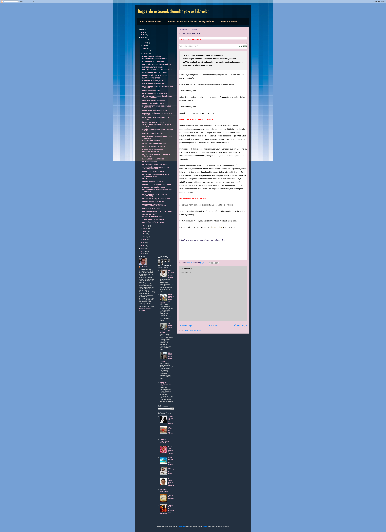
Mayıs (145, 228)
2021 (143, 32)
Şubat (145, 237)
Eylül (144, 48)
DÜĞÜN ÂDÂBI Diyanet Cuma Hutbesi (155, 110)
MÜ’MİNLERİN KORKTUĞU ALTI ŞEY (154, 72)
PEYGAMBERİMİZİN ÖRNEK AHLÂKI (154, 59)
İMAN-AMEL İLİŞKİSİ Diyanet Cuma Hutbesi (157, 70)
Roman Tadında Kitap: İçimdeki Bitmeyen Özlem (191, 21)
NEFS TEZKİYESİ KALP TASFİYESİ (153, 100)
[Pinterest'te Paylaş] (218, 263)
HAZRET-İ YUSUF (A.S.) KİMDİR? (153, 67)
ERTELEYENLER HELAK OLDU (152, 149)
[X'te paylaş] (214, 263)
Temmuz (146, 53)
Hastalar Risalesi (229, 21)
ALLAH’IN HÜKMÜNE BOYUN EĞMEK (154, 93)
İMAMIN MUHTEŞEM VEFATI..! (164, 441)
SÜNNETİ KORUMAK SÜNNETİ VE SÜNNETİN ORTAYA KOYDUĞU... (157, 97)
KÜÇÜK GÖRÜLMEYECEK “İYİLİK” (153, 171)
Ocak (145, 239)
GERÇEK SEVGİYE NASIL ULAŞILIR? (154, 75)
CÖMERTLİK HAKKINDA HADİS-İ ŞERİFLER (156, 64)
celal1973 (144, 267)
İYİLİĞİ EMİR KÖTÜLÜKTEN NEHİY (153, 61)
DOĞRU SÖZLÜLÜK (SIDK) (151, 208)
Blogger (205, 526)
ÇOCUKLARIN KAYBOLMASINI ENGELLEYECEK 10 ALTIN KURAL (154, 205)
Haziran (145, 226)
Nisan (145, 231)
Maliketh (182, 526)
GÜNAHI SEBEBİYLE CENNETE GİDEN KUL (156, 184)
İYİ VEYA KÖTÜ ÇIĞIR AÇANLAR (153, 80)
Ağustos (146, 51)
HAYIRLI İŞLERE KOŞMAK (151, 141)
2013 (143, 254)
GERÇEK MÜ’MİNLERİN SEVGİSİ (153, 201)
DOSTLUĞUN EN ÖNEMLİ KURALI (153, 222)
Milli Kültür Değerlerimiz (164, 490)
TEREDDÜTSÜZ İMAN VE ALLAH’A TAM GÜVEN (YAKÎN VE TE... (155, 168)
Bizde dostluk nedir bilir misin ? (170, 461)
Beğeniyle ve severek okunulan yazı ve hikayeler (173, 11)
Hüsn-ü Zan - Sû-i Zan (171, 496)
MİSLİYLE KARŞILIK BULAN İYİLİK (154, 83)
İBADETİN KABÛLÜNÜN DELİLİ (152, 217)
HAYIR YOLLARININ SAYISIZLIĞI (153, 133)
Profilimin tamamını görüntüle (145, 309)
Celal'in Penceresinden (151, 21)
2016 (143, 246)
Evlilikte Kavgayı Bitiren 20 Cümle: (170, 420)
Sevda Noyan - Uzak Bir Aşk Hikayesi (171, 482)
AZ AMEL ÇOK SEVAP (149, 214)
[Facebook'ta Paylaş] (216, 263)
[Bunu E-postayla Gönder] (210, 263)
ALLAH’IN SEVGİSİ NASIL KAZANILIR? (155, 164)
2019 (143, 35)
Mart (144, 234)
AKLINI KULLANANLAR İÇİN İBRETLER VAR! (157, 211)
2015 (143, 248)
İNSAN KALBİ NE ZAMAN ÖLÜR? (153, 122)
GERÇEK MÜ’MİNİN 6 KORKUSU (153, 181)
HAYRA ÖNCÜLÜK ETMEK (151, 78)
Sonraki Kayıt (185, 325)
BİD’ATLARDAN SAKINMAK (151, 90)
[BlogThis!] (212, 263)
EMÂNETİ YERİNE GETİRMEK (152, 56)
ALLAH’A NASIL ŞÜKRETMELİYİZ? (154, 143)
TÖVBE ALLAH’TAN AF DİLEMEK (153, 219)
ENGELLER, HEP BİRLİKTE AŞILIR (153, 187)
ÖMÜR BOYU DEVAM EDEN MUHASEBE (155, 146)
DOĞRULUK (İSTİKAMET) (150, 152)
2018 (143, 37)
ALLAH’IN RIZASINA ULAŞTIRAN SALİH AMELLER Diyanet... (155, 175)
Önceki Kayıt (240, 325)
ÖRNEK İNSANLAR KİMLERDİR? (153, 103)
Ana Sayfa (213, 325)
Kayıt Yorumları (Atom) (193, 330)
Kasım (145, 43)
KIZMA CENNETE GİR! (149, 162)
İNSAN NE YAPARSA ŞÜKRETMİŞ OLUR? (156, 198)
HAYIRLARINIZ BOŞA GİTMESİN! (153, 159)
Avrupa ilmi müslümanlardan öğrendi (165, 383)
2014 (143, 251)
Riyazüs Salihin (216, 227)
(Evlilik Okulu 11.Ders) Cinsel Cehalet (170, 450)
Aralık (145, 40)
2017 (143, 243)
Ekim (144, 45)
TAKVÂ (144, 179)
